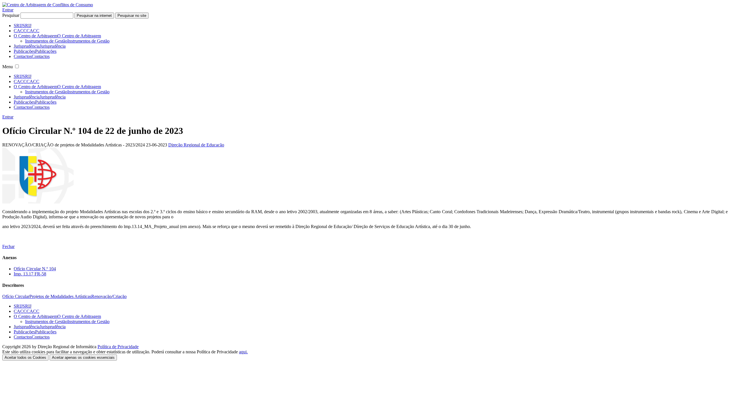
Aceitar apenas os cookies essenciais (83, 357)
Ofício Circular (15, 296)
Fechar (8, 246)
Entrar (7, 9)
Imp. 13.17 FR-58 (30, 273)
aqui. (243, 351)
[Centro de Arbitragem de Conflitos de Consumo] (47, 4)
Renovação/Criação (109, 296)
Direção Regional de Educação (196, 144)
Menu (7, 66)
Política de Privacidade (118, 346)
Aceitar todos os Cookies (25, 357)
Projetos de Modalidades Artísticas (60, 296)
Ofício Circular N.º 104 (35, 268)
